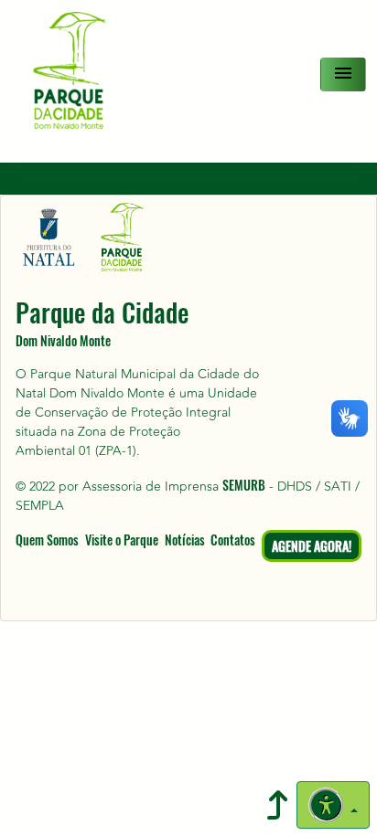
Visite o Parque (121, 539)
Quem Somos (47, 539)
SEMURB (243, 484)
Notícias (185, 539)
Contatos (232, 539)
